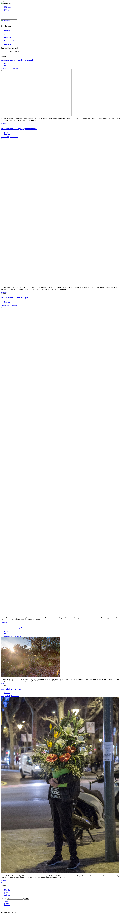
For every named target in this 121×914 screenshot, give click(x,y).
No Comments (13, 68)
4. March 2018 (5, 305)
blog (5, 6)
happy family (8, 37)
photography (7, 7)
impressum (7, 905)
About (6, 9)
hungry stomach (9, 41)
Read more (4, 123)
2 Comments (13, 305)
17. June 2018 (5, 137)
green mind (7, 34)
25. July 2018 (5, 68)
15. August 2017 (5, 696)
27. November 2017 (6, 636)
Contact (6, 11)
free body (7, 30)
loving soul (7, 44)
